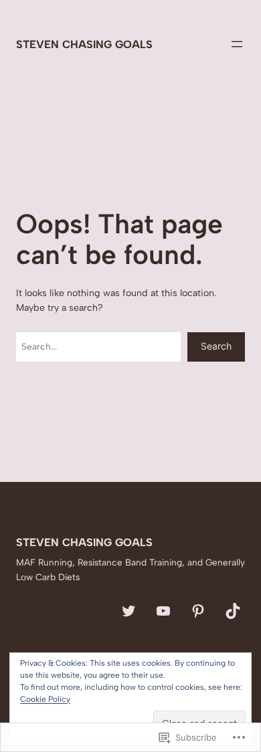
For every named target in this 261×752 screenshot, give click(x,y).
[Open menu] (237, 44)
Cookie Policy (45, 699)
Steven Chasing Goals (84, 44)
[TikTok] (233, 611)
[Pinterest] (198, 611)
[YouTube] (163, 611)
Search (216, 346)
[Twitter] (128, 611)
